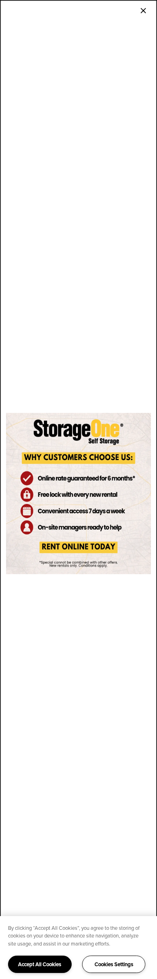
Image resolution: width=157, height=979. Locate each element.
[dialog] (78, 489)
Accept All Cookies (39, 964)
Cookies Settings (114, 964)
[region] (78, 947)
